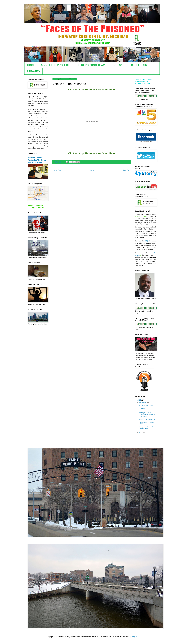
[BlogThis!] (72, 162)
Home (92, 170)
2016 (139, 400)
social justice (147, 241)
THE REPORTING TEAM (90, 64)
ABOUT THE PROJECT (55, 64)
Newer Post (57, 170)
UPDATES (33, 71)
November (143, 402)
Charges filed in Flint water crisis (146, 427)
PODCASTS (118, 64)
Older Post (126, 170)
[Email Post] (66, 162)
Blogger (134, 637)
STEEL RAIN (139, 64)
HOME (31, 64)
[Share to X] (74, 162)
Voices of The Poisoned (147, 419)
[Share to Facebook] (76, 162)
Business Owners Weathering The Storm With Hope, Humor (37, 160)
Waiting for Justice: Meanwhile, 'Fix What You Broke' (147, 414)
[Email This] (70, 162)
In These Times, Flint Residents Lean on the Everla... (147, 407)
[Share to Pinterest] (78, 162)
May (141, 432)
